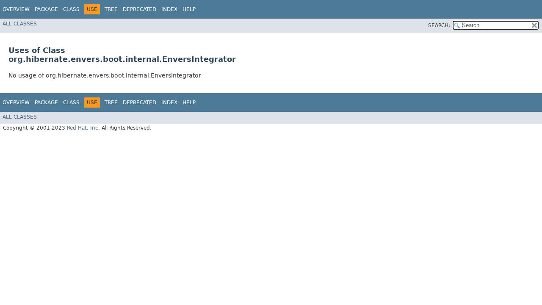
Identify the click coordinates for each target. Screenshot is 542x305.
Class (71, 9)
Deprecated (139, 9)
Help (189, 9)
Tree (111, 9)
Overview (16, 9)
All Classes (20, 24)
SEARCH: (439, 25)
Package (46, 9)
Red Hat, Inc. (83, 128)
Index (169, 9)
